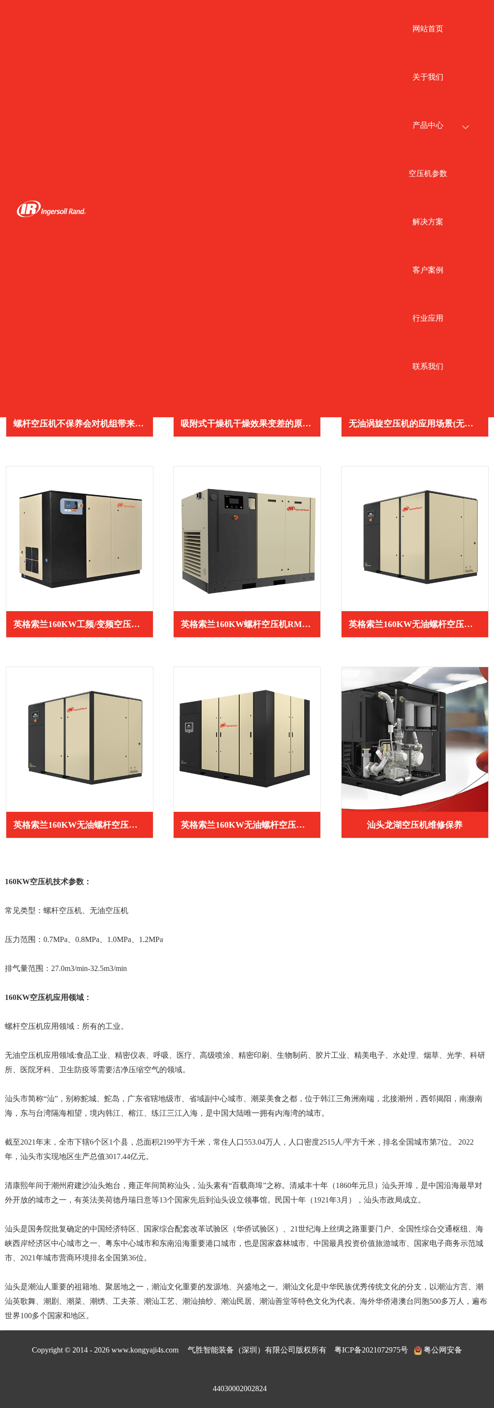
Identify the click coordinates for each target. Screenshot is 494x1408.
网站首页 (427, 29)
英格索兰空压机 (51, 208)
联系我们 (427, 366)
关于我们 (427, 77)
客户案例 (427, 270)
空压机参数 (428, 173)
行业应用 (427, 318)
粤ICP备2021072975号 (371, 1350)
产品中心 (427, 125)
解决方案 (427, 222)
